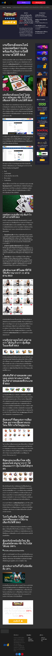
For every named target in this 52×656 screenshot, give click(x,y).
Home (4, 7)
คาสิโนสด (19, 270)
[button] (12, 2)
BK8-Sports (25, 412)
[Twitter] (19, 654)
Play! (42, 113)
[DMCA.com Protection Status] (5, 631)
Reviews (9, 7)
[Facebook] (17, 654)
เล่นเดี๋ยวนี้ (8, 22)
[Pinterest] (22, 654)
